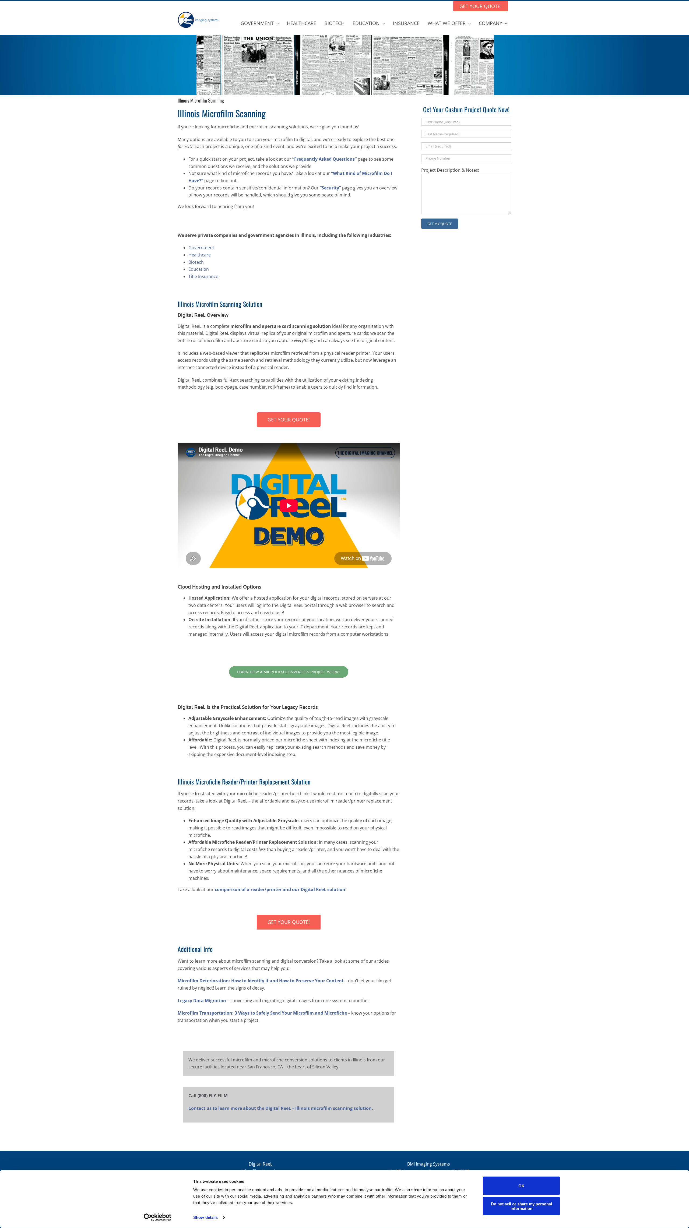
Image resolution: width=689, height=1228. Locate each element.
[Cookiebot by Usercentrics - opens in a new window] (157, 1217)
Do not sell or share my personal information (521, 1206)
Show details (205, 1217)
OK (521, 1185)
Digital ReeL (260, 1164)
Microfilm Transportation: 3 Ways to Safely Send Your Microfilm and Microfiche (262, 1013)
